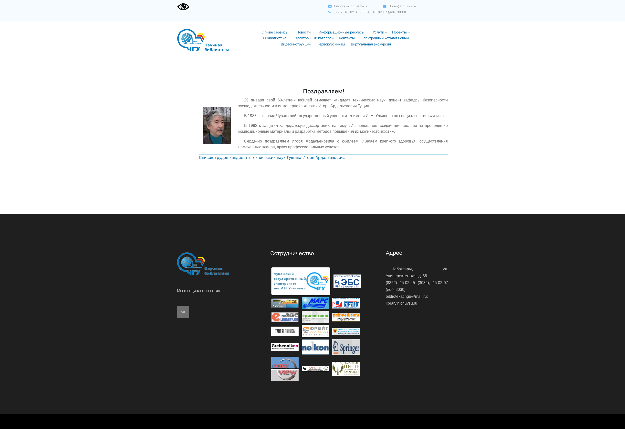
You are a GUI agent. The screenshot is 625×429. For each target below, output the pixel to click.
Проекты (400, 32)
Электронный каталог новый (385, 38)
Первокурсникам (331, 44)
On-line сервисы (275, 32)
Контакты (347, 38)
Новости (304, 32)
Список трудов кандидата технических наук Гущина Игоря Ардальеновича (272, 157)
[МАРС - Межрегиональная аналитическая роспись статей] (315, 302)
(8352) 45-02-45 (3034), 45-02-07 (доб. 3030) (369, 12)
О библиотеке (275, 38)
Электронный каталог (313, 38)
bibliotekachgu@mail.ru (351, 6)
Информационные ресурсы (342, 32)
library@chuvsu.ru (402, 6)
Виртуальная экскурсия (371, 44)
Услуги (379, 32)
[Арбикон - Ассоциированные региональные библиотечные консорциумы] (285, 302)
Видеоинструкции (296, 44)
